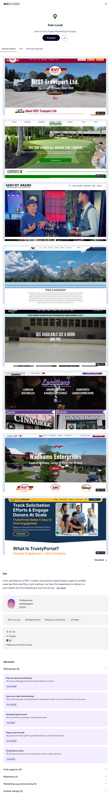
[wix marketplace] (11, 4)
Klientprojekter (9, 48)
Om (21, 48)
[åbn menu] (106, 4)
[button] (55, 85)
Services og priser (34, 48)
